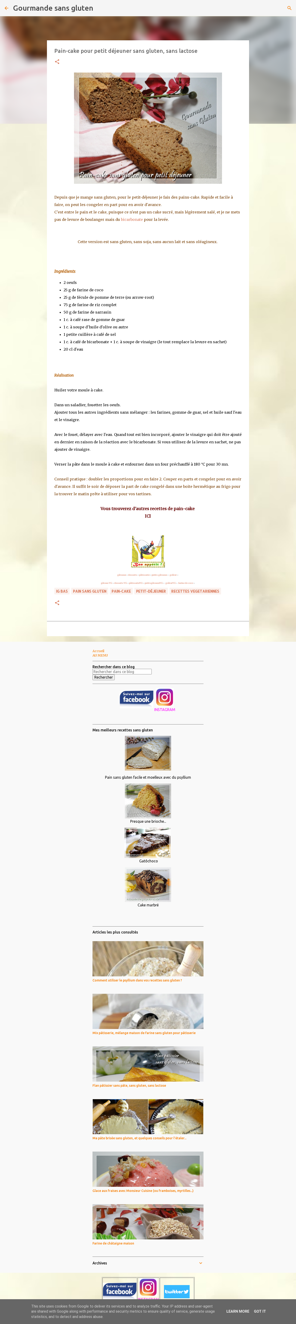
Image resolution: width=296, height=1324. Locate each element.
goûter (173, 575)
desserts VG (120, 583)
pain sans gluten (89, 591)
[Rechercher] (99, 8)
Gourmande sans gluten (53, 8)
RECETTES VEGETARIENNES (195, 591)
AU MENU (100, 655)
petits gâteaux (159, 575)
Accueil (98, 651)
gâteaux (121, 575)
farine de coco (185, 583)
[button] (57, 62)
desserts (132, 575)
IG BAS (62, 591)
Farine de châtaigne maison (113, 1243)
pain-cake (121, 591)
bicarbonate (132, 219)
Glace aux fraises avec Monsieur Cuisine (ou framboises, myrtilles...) (143, 1191)
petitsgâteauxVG (154, 583)
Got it (260, 1311)
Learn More (237, 1311)
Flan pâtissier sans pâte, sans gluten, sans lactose (129, 1085)
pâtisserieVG (136, 583)
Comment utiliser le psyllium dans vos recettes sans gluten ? (137, 980)
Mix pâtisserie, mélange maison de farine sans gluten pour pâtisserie (144, 1033)
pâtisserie (144, 575)
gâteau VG (106, 583)
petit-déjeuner (151, 591)
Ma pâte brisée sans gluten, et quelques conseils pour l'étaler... (139, 1138)
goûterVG (170, 583)
